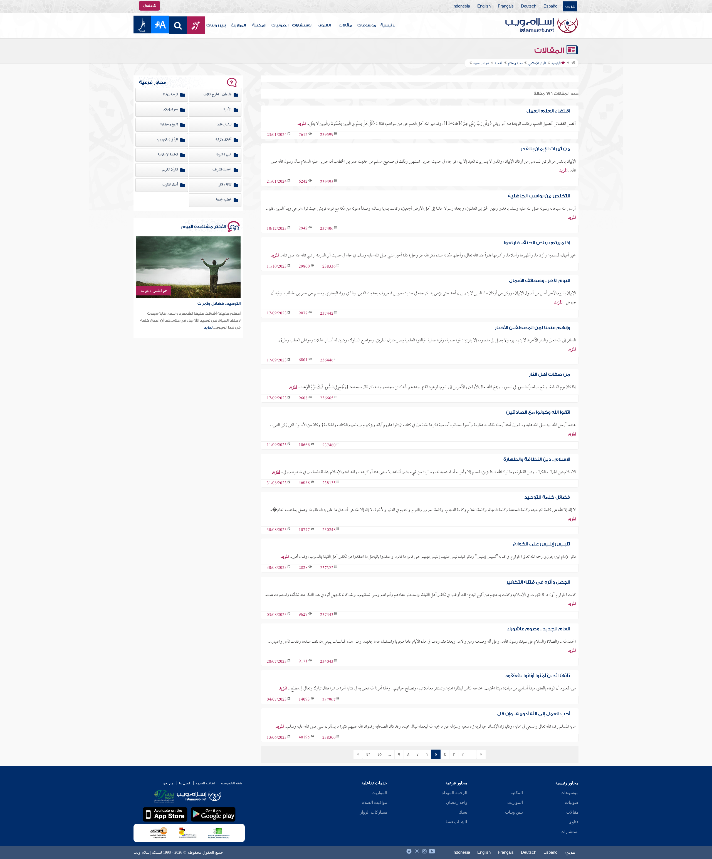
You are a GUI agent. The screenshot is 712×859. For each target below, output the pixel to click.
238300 (329, 738)
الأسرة (227, 109)
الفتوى (324, 25)
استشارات (569, 831)
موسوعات (366, 25)
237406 (326, 229)
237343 (326, 615)
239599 (326, 135)
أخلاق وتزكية (223, 139)
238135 (329, 483)
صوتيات (571, 802)
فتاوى (573, 822)
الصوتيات (279, 25)
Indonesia (461, 6)
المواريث (238, 25)
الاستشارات (302, 25)
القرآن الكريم (170, 169)
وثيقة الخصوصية (232, 783)
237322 (326, 568)
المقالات (550, 50)
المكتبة (259, 25)
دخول (148, 6)
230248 (329, 530)
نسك (463, 812)
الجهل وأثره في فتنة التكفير (538, 582)
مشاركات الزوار (373, 812)
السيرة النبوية (223, 154)
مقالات (345, 25)
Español (550, 6)
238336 (329, 267)
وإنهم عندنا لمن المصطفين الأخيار (532, 327)
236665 (326, 399)
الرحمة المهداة (170, 94)
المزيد (302, 124)
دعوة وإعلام (171, 109)
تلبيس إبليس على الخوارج (541, 544)
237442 (326, 314)
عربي (570, 6)
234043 (326, 662)
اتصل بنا (184, 783)
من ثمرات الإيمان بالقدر (545, 148)
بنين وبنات (216, 25)
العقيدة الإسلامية (168, 154)
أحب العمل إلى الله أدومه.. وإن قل (533, 713)
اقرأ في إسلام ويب (167, 139)
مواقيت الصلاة (374, 802)
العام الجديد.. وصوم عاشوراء (538, 629)
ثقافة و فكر (225, 185)
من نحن (168, 783)
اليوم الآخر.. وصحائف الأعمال (539, 280)
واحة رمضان (456, 802)
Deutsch (528, 6)
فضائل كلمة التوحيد (547, 497)
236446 (326, 361)
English (484, 6)
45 (379, 754)
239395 (326, 182)
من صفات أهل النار (549, 374)
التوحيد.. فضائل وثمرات (219, 304)
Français (506, 6)
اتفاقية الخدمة (205, 783)
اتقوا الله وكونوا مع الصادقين (538, 412)
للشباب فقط (224, 124)
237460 (329, 445)
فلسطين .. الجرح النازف (217, 94)
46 (368, 754)
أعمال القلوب (170, 185)
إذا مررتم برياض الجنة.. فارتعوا (537, 242)
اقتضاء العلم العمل (548, 111)
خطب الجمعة (223, 200)
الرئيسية (388, 25)
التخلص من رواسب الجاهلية (539, 196)
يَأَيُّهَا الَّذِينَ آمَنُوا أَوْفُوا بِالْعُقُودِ (537, 675)
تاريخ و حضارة (169, 124)
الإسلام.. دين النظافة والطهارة (536, 459)
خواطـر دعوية (153, 290)
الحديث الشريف (221, 169)
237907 (329, 700)
